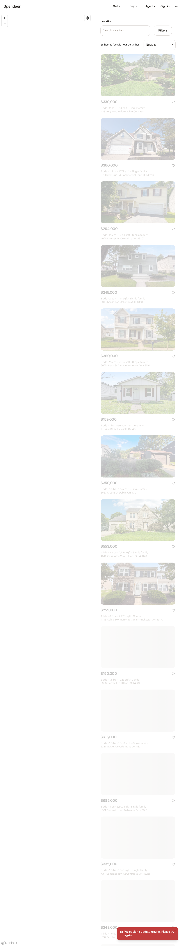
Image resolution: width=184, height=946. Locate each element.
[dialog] (147, 933)
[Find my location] (87, 18)
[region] (46, 479)
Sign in (165, 6)
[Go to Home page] (12, 6)
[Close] (175, 930)
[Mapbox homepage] (9, 943)
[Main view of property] (138, 75)
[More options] (176, 6)
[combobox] (159, 45)
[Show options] (171, 45)
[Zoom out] (5, 24)
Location (106, 21)
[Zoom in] (5, 18)
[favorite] (173, 102)
